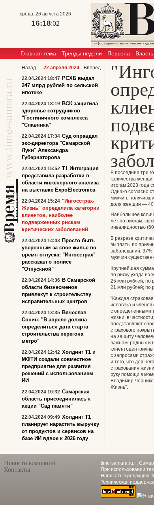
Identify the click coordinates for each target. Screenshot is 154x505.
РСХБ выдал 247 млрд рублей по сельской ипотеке (60, 85)
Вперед (92, 67)
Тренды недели (82, 53)
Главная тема (38, 53)
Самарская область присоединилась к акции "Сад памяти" (56, 399)
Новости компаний (30, 462)
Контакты (17, 469)
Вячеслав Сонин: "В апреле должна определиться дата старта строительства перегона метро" (55, 326)
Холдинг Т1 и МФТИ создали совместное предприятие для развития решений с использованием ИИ (59, 366)
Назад (29, 67)
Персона (118, 53)
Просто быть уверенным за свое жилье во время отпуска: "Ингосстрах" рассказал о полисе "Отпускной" (59, 254)
